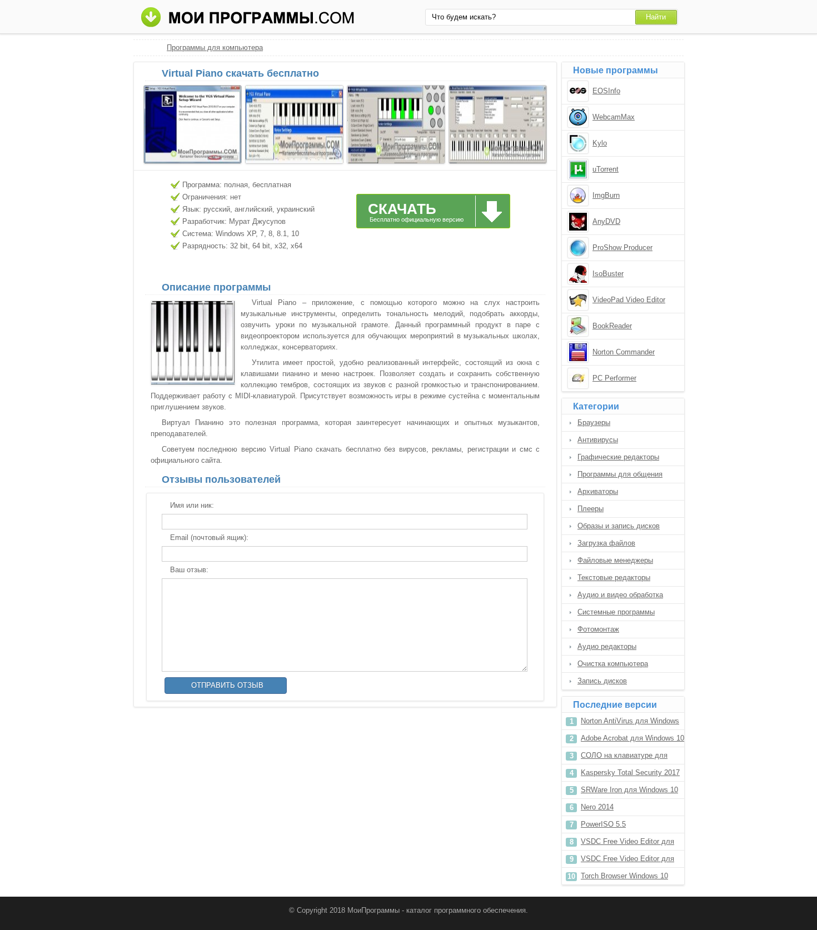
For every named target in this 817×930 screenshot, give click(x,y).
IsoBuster (608, 273)
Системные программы (616, 612)
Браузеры (593, 422)
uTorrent (605, 169)
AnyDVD (606, 221)
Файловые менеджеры (615, 560)
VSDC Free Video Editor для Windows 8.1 (627, 860)
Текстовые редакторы (613, 577)
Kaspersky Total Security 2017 (630, 772)
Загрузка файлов (606, 543)
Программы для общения (619, 474)
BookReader (612, 326)
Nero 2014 (597, 807)
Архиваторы (597, 491)
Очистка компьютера (612, 663)
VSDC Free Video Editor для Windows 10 (627, 843)
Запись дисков (602, 681)
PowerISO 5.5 (603, 824)
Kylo (599, 143)
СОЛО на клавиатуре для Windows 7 (624, 757)
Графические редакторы (618, 457)
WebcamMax (613, 117)
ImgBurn (606, 195)
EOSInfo (606, 91)
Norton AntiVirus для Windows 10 (630, 723)
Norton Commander (623, 352)
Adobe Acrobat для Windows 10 (632, 738)
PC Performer (614, 378)
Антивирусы (597, 440)
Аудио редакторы (606, 646)
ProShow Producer (622, 247)
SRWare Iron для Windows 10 (629, 790)
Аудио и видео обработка (620, 595)
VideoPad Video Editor (628, 300)
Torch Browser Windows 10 (624, 876)
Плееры (590, 508)
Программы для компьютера (215, 47)
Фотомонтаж (598, 629)
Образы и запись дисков (618, 526)
